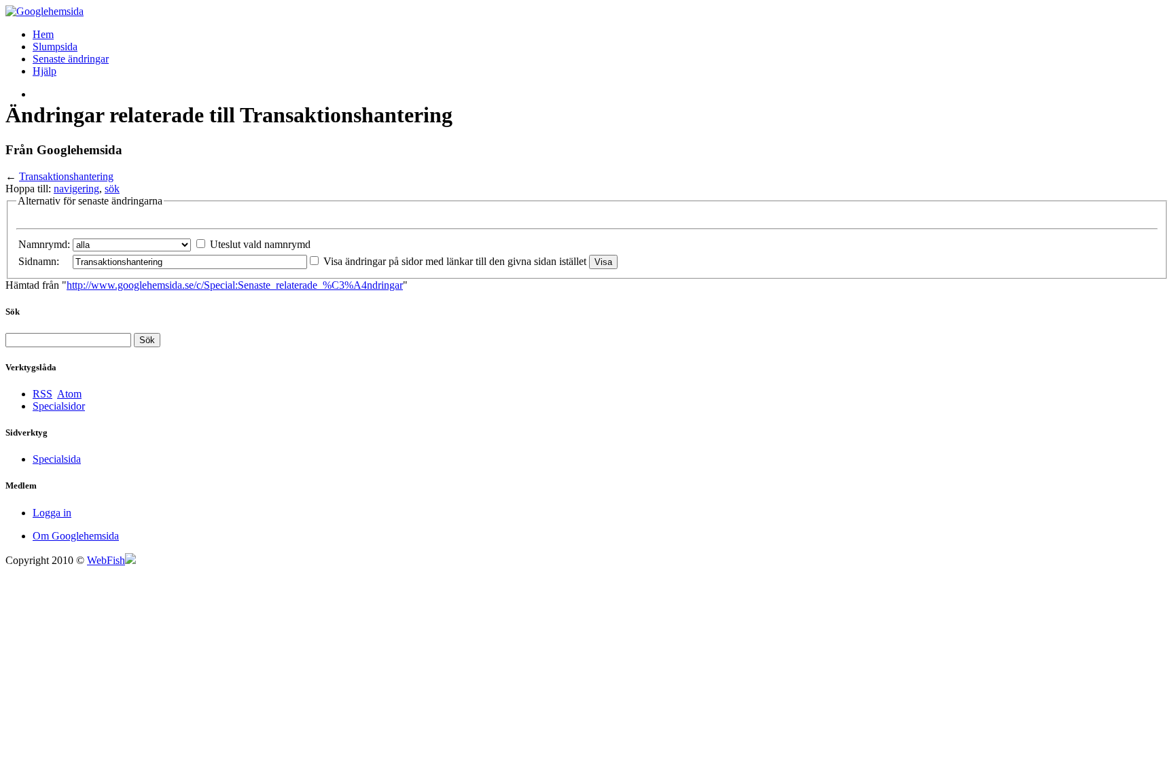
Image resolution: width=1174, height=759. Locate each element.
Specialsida (57, 459)
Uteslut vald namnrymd (260, 244)
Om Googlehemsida (76, 536)
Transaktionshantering (66, 176)
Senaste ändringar (71, 59)
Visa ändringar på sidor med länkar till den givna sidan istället (454, 261)
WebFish (106, 560)
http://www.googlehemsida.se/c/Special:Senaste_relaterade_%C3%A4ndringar (235, 285)
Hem (43, 34)
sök (112, 188)
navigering (76, 188)
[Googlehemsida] (44, 11)
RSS (42, 394)
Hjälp (44, 71)
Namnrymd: (44, 244)
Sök (12, 311)
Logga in (52, 512)
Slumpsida (55, 46)
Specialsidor (59, 406)
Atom (69, 394)
